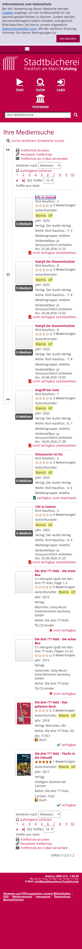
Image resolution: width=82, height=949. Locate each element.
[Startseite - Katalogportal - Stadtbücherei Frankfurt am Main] (41, 63)
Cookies (7, 13)
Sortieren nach (26, 166)
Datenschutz (62, 896)
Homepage (40, 106)
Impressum (43, 896)
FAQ (6, 896)
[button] (7, 274)
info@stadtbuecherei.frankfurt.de (57, 881)
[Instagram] (12, 49)
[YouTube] (20, 49)
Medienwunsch (22, 896)
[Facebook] (5, 49)
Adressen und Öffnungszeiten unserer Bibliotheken (37, 893)
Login (61, 89)
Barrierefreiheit (13, 899)
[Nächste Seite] (17, 180)
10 (72, 175)
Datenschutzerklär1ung (19, 29)
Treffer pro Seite (28, 186)
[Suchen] (76, 115)
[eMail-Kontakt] (27, 49)
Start (20, 89)
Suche (40, 89)
